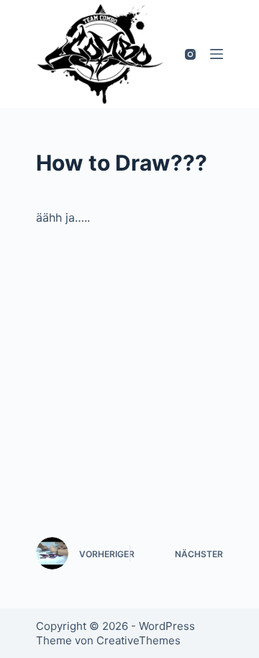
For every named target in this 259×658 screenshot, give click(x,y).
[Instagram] (190, 54)
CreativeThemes (138, 640)
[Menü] (216, 54)
